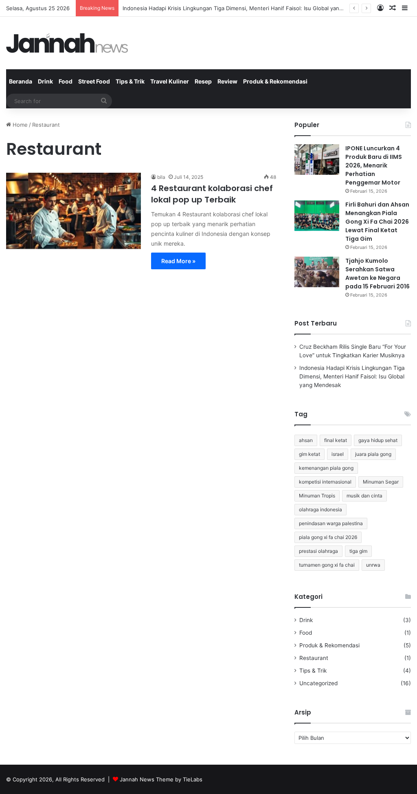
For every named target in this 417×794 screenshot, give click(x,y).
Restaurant (313, 658)
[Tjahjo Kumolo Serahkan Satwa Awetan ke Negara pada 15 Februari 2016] (316, 272)
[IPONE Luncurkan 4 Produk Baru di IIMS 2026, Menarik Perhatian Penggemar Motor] (316, 159)
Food (65, 81)
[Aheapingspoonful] (67, 43)
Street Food (94, 81)
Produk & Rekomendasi (275, 81)
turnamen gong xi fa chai (327, 565)
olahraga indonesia (320, 509)
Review (227, 81)
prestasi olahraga (318, 551)
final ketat (335, 440)
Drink (45, 81)
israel (337, 454)
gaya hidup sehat (377, 440)
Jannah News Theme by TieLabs (161, 779)
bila (161, 177)
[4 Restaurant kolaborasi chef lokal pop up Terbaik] (73, 211)
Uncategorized (318, 683)
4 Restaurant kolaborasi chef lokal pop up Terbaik (212, 194)
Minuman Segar (381, 482)
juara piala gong (373, 454)
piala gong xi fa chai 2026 (328, 537)
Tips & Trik (130, 81)
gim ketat (309, 454)
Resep (203, 81)
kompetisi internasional (325, 482)
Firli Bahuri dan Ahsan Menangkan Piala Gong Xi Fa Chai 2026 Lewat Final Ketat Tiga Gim (377, 221)
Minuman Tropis (317, 496)
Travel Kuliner (169, 81)
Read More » (178, 260)
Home (19, 124)
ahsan (306, 440)
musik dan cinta (364, 496)
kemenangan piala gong (326, 468)
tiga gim (358, 551)
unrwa (373, 565)
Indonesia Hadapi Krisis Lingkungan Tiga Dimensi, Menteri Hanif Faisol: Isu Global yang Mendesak (247, 8)
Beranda (20, 81)
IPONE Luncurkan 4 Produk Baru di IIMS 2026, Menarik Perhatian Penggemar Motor (373, 165)
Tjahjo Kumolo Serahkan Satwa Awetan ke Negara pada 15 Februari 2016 (377, 273)
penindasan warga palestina (331, 523)
